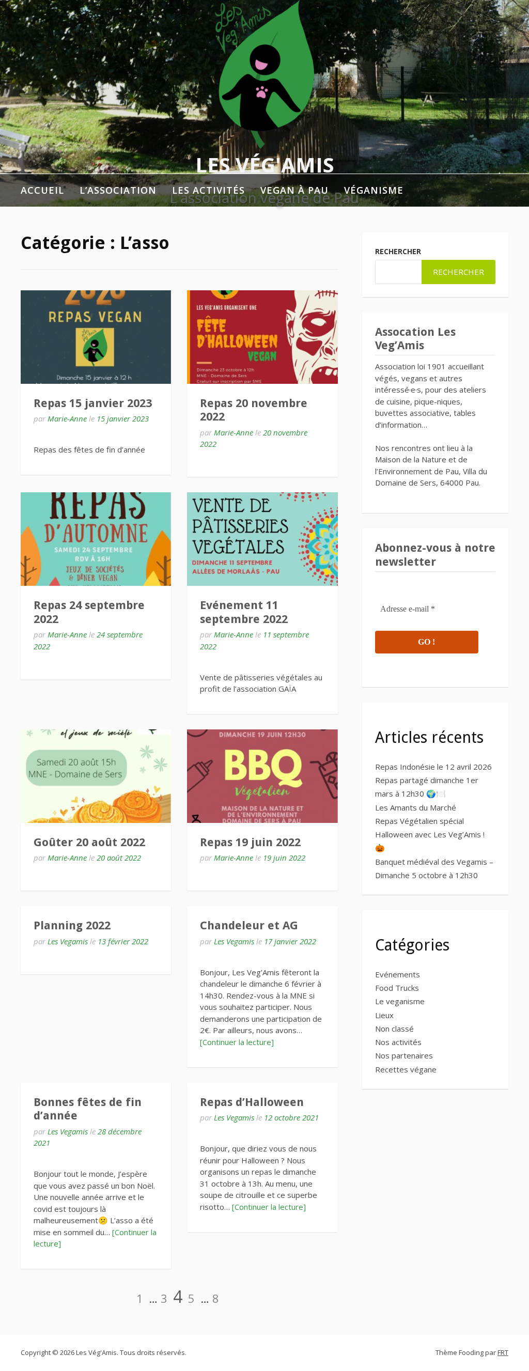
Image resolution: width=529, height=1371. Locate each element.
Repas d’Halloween (252, 1102)
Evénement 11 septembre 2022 (244, 612)
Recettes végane (406, 1069)
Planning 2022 (72, 925)
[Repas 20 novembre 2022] (262, 337)
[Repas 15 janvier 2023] (96, 337)
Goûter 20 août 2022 (89, 842)
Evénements (397, 974)
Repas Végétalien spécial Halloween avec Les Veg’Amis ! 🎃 (430, 834)
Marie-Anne (67, 418)
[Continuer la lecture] (237, 1042)
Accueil (42, 190)
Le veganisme (400, 1001)
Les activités (208, 190)
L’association (118, 190)
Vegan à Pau (294, 190)
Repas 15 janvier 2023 (93, 403)
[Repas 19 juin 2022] (262, 776)
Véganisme (373, 190)
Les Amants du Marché (415, 807)
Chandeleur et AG (249, 925)
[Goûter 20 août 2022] (96, 776)
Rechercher (398, 251)
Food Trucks (397, 988)
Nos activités (398, 1042)
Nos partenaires (404, 1055)
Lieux (384, 1015)
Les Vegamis (68, 941)
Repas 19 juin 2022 (250, 842)
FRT (502, 1352)
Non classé (394, 1028)
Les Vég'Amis (264, 164)
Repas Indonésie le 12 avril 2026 (433, 766)
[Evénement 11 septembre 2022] (262, 539)
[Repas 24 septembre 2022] (96, 539)
